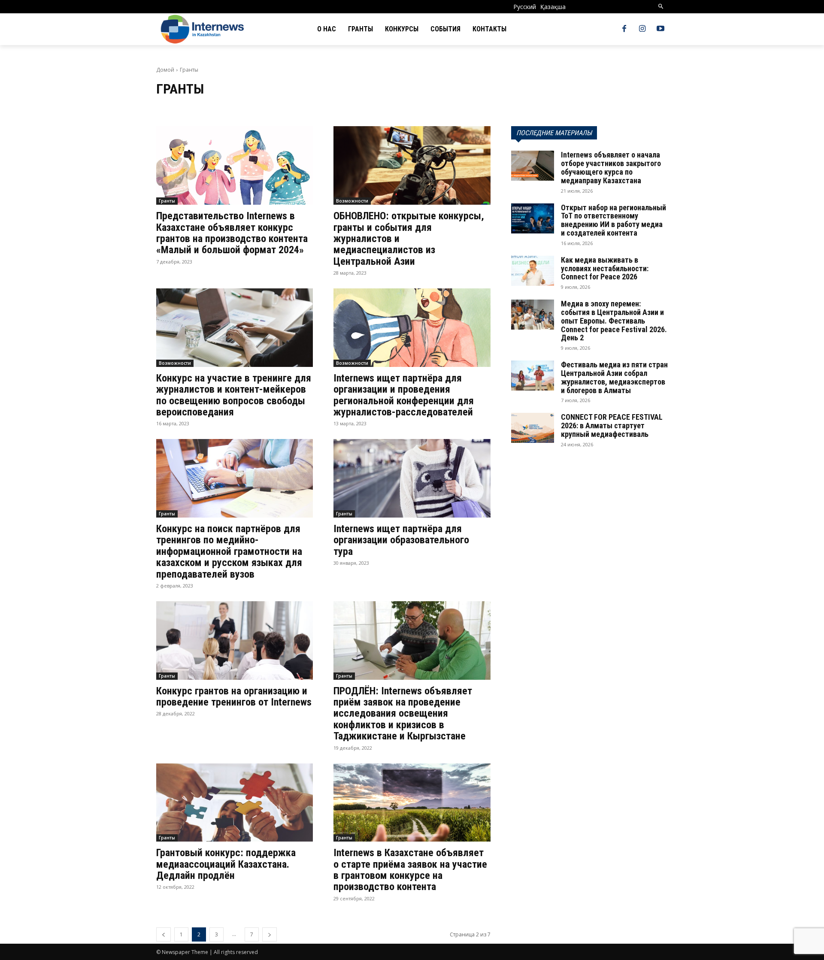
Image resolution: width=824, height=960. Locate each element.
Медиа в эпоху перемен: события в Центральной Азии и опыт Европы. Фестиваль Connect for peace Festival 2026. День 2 (614, 320)
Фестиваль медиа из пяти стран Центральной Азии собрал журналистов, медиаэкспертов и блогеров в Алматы (614, 377)
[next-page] (269, 934)
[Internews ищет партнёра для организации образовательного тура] (411, 478)
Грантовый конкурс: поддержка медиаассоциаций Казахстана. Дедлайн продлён (226, 864)
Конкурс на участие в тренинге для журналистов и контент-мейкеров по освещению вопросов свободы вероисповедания (233, 395)
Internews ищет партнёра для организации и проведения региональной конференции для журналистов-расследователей (403, 395)
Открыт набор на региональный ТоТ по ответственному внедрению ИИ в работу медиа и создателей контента (613, 220)
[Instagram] (642, 29)
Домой (165, 69)
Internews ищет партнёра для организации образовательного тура (401, 540)
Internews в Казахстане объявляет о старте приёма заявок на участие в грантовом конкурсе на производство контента (410, 870)
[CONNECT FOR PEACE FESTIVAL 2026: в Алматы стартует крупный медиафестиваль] (532, 428)
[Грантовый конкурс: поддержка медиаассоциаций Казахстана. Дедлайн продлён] (234, 802)
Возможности (352, 201)
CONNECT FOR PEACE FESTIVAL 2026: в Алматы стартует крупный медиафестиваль (612, 425)
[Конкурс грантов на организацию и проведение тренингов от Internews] (234, 640)
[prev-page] (163, 934)
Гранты (167, 201)
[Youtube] (660, 29)
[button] (661, 6)
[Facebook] (624, 29)
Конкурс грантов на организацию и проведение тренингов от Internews (234, 696)
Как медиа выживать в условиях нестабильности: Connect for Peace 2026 (604, 268)
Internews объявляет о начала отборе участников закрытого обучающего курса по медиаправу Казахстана (611, 167)
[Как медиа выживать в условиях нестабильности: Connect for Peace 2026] (532, 271)
